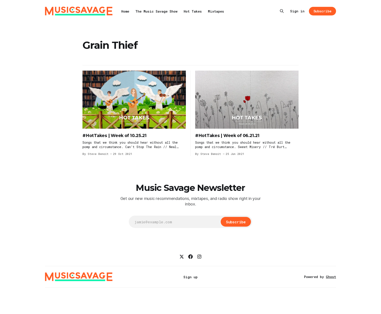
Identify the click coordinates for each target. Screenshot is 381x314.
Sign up (190, 277)
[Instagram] (199, 256)
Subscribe (322, 11)
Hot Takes (193, 11)
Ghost (331, 277)
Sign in (297, 11)
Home (125, 11)
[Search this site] (281, 11)
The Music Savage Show (156, 11)
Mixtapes (216, 11)
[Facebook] (190, 256)
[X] (181, 256)
